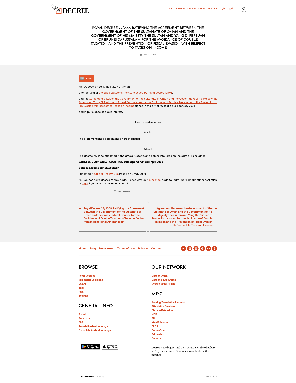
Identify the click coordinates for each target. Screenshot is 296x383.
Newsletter (106, 248)
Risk (200, 8)
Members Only (124, 191)
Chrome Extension (162, 310)
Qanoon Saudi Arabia (163, 279)
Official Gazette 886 (106, 174)
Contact (156, 248)
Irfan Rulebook (159, 322)
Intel (81, 287)
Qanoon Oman (159, 275)
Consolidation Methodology (95, 330)
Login (222, 8)
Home (169, 8)
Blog (93, 248)
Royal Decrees (87, 275)
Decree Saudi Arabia (163, 283)
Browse (178, 8)
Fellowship (157, 334)
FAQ (81, 322)
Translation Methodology (93, 326)
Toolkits (83, 295)
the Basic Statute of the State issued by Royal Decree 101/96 (135, 92)
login (85, 183)
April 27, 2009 (149, 54)
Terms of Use (126, 248)
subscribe (155, 180)
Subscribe (212, 8)
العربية (230, 8)
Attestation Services (163, 306)
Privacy (143, 248)
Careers (156, 338)
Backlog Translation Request (168, 302)
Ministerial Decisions (91, 279)
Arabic (89, 78)
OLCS (154, 326)
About (82, 314)
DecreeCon (158, 330)
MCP (154, 314)
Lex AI (190, 8)
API (153, 318)
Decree (90, 376)
